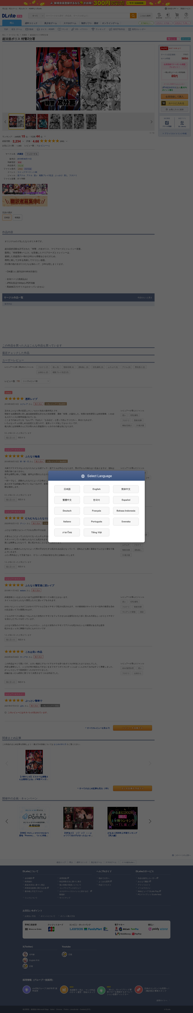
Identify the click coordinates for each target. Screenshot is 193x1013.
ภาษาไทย (67, 532)
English (97, 489)
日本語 (67, 489)
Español (126, 500)
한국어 (96, 500)
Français (96, 510)
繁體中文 (67, 500)
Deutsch (67, 510)
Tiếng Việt (96, 532)
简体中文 (125, 489)
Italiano (67, 521)
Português (96, 521)
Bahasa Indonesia (126, 510)
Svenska (126, 521)
